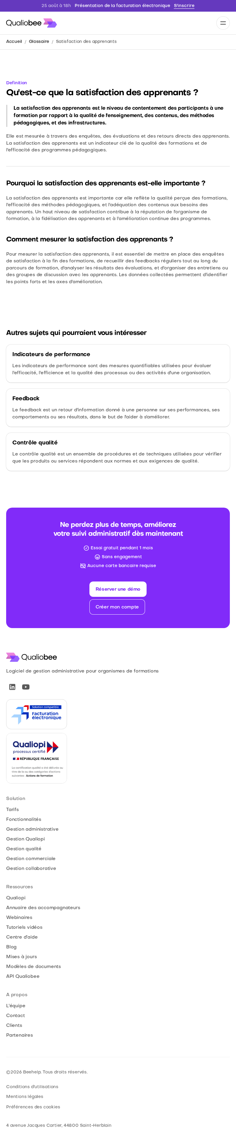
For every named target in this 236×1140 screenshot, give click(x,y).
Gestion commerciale (31, 859)
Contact (15, 1016)
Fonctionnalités (23, 820)
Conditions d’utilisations (32, 1087)
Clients (14, 1026)
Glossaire (39, 42)
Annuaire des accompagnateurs (43, 908)
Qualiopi (15, 898)
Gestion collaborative (31, 869)
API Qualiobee (22, 976)
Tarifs (12, 810)
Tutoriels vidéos (24, 927)
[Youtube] (26, 687)
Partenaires (19, 1035)
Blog (11, 947)
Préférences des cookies (33, 1107)
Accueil (14, 42)
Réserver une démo (118, 589)
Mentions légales (24, 1097)
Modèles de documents (33, 967)
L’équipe (15, 1006)
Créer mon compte (117, 607)
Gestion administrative (32, 829)
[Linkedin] (12, 687)
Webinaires (19, 918)
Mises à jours (21, 957)
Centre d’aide (21, 937)
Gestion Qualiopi (25, 839)
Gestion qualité (23, 849)
